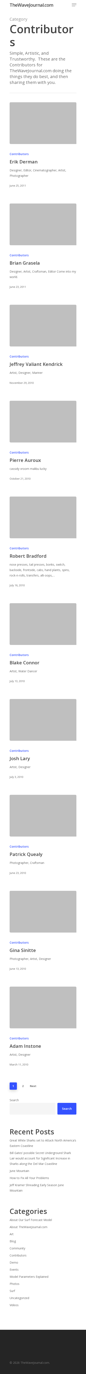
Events (14, 1270)
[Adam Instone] (43, 1007)
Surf (12, 1291)
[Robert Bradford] (43, 517)
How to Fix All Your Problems (29, 1178)
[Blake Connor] (43, 624)
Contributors (19, 154)
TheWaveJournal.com (31, 5)
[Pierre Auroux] (43, 421)
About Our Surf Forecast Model (31, 1220)
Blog (13, 1241)
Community (17, 1248)
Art (12, 1234)
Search (14, 1100)
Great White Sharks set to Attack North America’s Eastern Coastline (43, 1143)
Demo (14, 1262)
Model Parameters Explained (29, 1277)
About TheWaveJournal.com (28, 1227)
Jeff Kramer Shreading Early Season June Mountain (37, 1187)
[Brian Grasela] (43, 224)
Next (33, 1086)
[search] (66, 5)
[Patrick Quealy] (43, 816)
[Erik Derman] (43, 123)
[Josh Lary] (43, 720)
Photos (14, 1284)
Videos (14, 1305)
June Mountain (19, 1171)
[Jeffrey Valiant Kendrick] (43, 325)
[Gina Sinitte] (43, 912)
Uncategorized (19, 1298)
